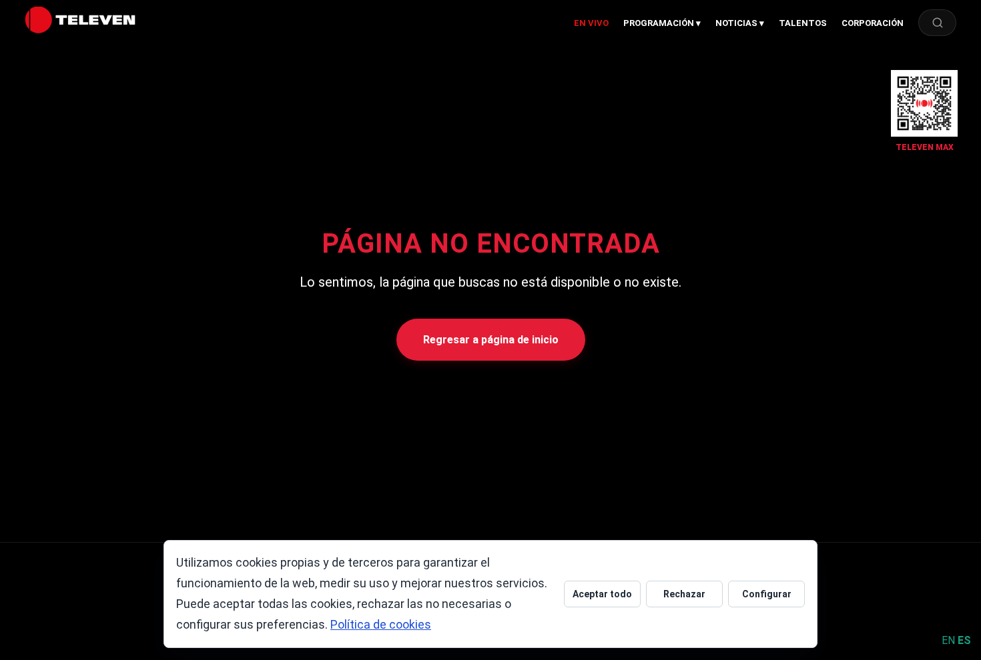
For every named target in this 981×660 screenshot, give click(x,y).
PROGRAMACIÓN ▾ (662, 23)
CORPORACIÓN (873, 23)
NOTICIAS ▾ (739, 23)
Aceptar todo (602, 594)
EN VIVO (591, 23)
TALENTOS (803, 23)
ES (964, 640)
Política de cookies (380, 624)
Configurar (766, 594)
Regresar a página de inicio (491, 339)
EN (948, 640)
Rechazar (684, 594)
